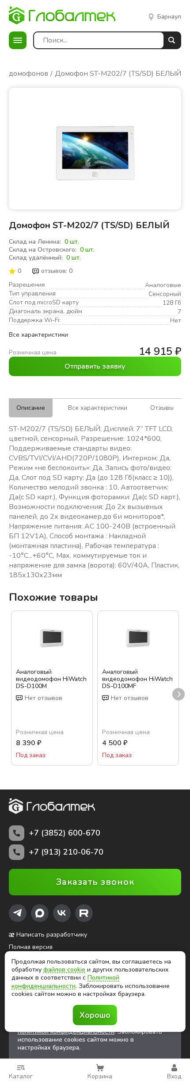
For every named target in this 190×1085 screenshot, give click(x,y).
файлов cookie (64, 969)
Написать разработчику (51, 935)
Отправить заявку (95, 366)
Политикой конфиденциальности (65, 981)
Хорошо (95, 1015)
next (178, 694)
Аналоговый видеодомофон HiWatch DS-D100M (51, 679)
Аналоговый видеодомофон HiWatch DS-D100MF (137, 679)
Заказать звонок (95, 882)
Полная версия (31, 947)
